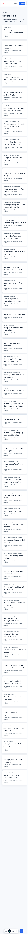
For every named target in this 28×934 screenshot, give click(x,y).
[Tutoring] (13, 931)
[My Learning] (9, 931)
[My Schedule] (16, 931)
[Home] (6, 931)
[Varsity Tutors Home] (3, 3)
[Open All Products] (21, 931)
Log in (15, 3)
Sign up (23, 3)
